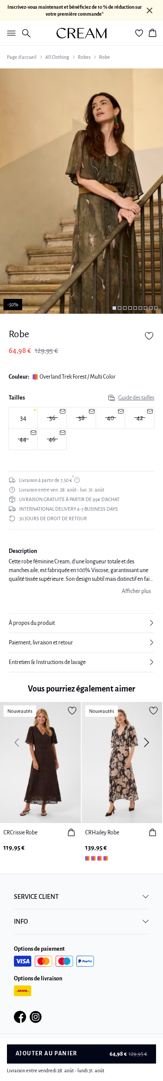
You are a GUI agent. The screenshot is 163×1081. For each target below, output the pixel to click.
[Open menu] (9, 33)
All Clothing (57, 57)
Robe (104, 57)
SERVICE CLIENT (36, 896)
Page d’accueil (22, 57)
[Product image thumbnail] (114, 308)
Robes (84, 57)
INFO (21, 921)
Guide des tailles (136, 398)
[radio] (23, 417)
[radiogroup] (81, 428)
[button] (81, 623)
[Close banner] (149, 10)
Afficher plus (136, 591)
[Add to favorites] (149, 336)
